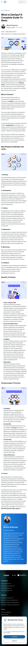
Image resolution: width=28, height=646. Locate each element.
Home (2, 31)
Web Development (5, 10)
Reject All (14, 640)
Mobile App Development (8, 585)
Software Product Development (9, 600)
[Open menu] (2, 2)
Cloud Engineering (6, 612)
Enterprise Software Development (10, 604)
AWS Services (4, 614)
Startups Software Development (9, 602)
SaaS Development (6, 588)
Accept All (14, 636)
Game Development (6, 590)
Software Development (7, 598)
